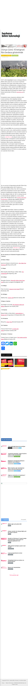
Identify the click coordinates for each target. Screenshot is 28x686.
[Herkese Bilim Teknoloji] (11, 37)
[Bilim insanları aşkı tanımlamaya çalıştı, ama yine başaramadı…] (4, 470)
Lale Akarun (10, 554)
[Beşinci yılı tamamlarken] (4, 570)
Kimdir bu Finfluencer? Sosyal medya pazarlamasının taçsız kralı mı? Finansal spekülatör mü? (17, 539)
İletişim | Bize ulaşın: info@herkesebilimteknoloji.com (16, 682)
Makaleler (10, 448)
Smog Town (9, 321)
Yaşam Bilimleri (17, 456)
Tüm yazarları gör (14, 575)
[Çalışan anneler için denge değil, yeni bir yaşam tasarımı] (4, 533)
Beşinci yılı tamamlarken (14, 567)
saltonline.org (20, 92)
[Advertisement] (14, 15)
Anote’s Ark (10, 297)
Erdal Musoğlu (10, 548)
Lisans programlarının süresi (15, 553)
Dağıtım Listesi (15, 684)
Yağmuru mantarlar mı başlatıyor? (16, 475)
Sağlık (20, 448)
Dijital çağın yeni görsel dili (14, 524)
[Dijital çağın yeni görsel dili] (4, 526)
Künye (3, 682)
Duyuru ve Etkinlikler (6, 55)
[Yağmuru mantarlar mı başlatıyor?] (4, 477)
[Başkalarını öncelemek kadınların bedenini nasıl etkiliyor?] (4, 463)
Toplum (19, 463)
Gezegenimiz (15, 55)
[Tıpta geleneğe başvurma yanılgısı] (4, 449)
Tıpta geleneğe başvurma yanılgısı (16, 446)
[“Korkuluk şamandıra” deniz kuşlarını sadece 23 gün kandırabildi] (4, 456)
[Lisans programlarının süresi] (4, 555)
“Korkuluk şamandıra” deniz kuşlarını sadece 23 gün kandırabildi (17, 454)
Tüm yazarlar (23, 519)
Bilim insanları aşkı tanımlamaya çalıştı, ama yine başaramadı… (16, 468)
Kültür (9, 525)
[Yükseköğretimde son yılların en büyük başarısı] (4, 562)
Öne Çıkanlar (15, 448)
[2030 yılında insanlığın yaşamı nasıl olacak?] (4, 548)
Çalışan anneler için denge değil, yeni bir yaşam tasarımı (17, 532)
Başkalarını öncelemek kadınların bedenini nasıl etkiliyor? (16, 461)
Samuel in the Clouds (14, 289)
